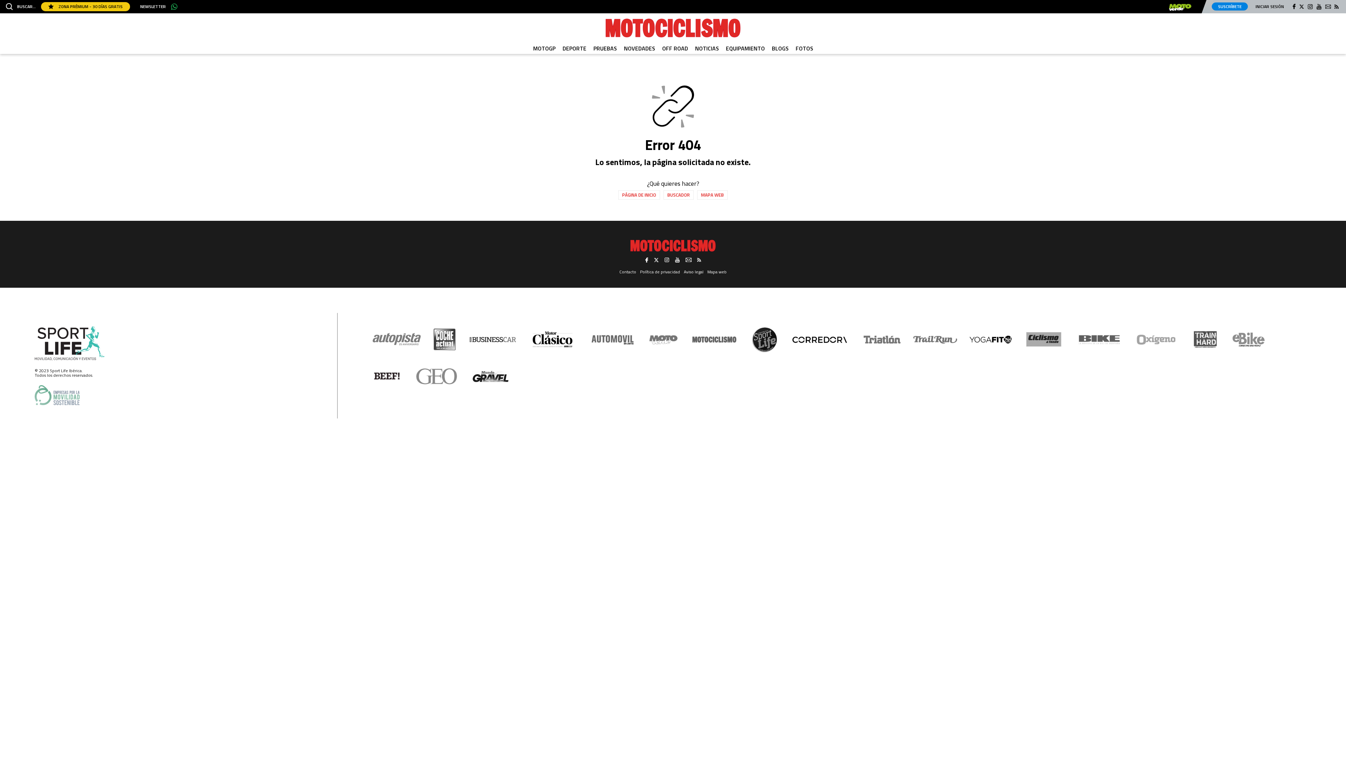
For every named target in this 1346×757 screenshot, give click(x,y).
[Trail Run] (935, 339)
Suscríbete (1230, 6)
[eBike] (1249, 339)
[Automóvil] (613, 339)
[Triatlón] (881, 339)
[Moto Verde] (663, 339)
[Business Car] (493, 339)
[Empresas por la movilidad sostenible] (57, 395)
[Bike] (1099, 339)
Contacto (627, 271)
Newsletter (153, 6)
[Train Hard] (1205, 339)
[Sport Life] (764, 339)
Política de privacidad (660, 271)
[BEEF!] (387, 376)
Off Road (675, 48)
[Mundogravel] (490, 376)
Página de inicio (639, 194)
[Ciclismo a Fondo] (1044, 339)
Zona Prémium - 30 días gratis (90, 6)
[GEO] (437, 376)
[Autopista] (397, 339)
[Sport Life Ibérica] (70, 343)
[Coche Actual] (445, 339)
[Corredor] (819, 339)
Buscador (678, 194)
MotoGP (544, 48)
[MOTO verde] (1180, 7)
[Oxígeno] (1157, 339)
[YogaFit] (991, 339)
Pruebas (605, 48)
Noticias (707, 48)
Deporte (574, 48)
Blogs (780, 48)
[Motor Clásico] (553, 339)
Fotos (804, 48)
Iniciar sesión (1270, 6)
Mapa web (712, 194)
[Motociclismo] (673, 28)
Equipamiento (745, 48)
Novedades (639, 48)
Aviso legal (693, 271)
